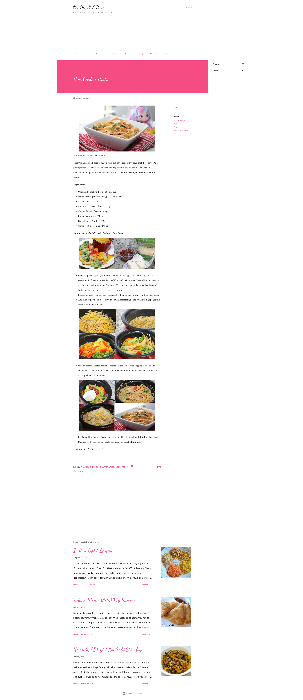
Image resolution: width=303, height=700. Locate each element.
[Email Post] (132, 467)
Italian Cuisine (179, 120)
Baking (140, 54)
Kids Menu (178, 124)
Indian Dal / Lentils (92, 551)
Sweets (128, 54)
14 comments (87, 684)
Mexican (153, 54)
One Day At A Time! (88, 7)
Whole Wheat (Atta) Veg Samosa (104, 600)
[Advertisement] (132, 33)
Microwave (114, 54)
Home (75, 54)
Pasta (176, 127)
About (87, 54)
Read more (147, 585)
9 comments (86, 634)
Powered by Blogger (134, 693)
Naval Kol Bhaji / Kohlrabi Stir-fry (107, 649)
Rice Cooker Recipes (181, 130)
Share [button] (176, 107)
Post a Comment (89, 585)
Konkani (99, 54)
